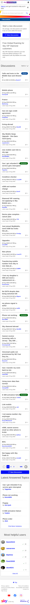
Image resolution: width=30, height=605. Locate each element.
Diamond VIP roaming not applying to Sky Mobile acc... (10, 201)
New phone (6, 252)
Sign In (28, 2)
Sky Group (4, 590)
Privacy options (5, 586)
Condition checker (9, 177)
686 (21, 466)
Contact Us (26, 589)
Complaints (4, 589)
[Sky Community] (10, 2)
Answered (24, 163)
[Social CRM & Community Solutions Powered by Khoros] (24, 601)
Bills (4, 442)
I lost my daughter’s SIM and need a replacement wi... (10, 278)
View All (15, 573)
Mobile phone (7, 90)
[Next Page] (26, 466)
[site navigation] (2, 2)
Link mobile (6, 404)
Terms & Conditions (23, 586)
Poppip (5, 503)
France (5, 100)
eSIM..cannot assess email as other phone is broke (11, 430)
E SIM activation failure (11, 395)
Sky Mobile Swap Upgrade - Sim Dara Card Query (10, 136)
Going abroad (7, 124)
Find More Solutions (15, 526)
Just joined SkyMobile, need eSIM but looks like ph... (11, 228)
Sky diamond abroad (10, 326)
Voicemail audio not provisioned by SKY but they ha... (11, 354)
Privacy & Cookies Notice (7, 587)
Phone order (7, 519)
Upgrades (6, 240)
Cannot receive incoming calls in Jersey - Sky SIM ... (9, 338)
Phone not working (9, 315)
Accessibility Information (22, 587)
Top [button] (16, 582)
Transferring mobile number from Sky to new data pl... (10, 263)
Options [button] (23, 66)
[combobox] (13, 13)
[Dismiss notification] (27, 7)
